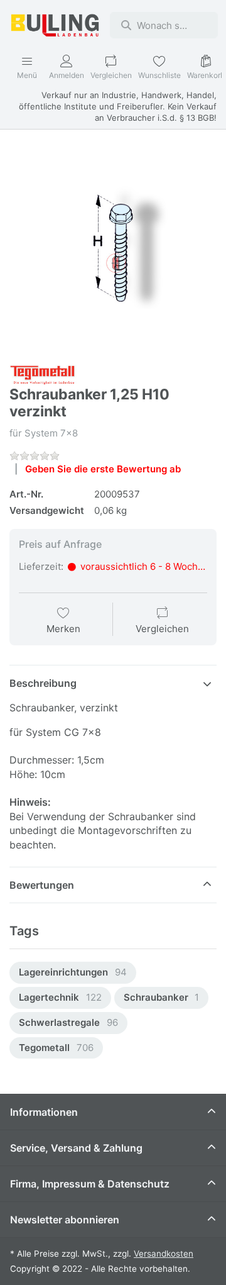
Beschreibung (43, 683)
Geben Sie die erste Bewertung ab (103, 469)
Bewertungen (41, 885)
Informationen (44, 1112)
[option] (72, 973)
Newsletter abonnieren (64, 1219)
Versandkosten (163, 1254)
